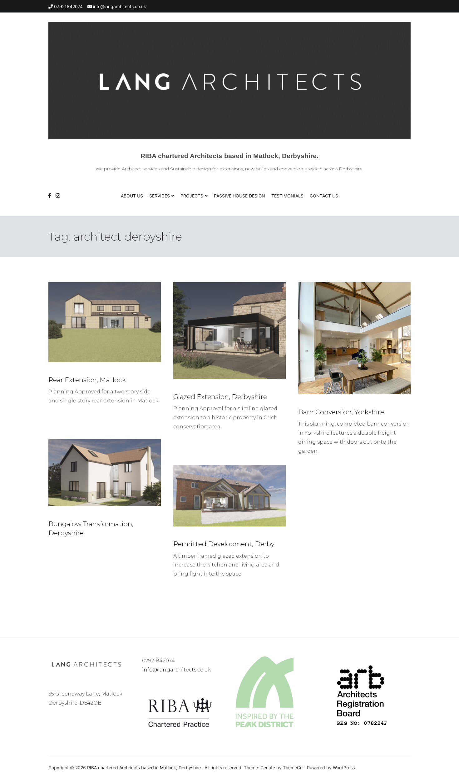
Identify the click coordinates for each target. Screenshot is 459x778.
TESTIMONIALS (287, 195)
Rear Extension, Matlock (87, 380)
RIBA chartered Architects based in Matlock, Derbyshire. (229, 155)
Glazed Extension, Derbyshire (220, 397)
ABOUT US (132, 195)
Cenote (267, 767)
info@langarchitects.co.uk (176, 670)
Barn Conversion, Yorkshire (341, 412)
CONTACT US (324, 195)
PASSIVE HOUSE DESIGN (239, 195)
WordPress (344, 767)
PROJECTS (191, 195)
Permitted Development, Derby (223, 544)
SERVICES (159, 195)
